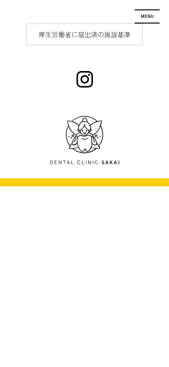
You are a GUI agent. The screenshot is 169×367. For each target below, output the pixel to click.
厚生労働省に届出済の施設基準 (84, 34)
